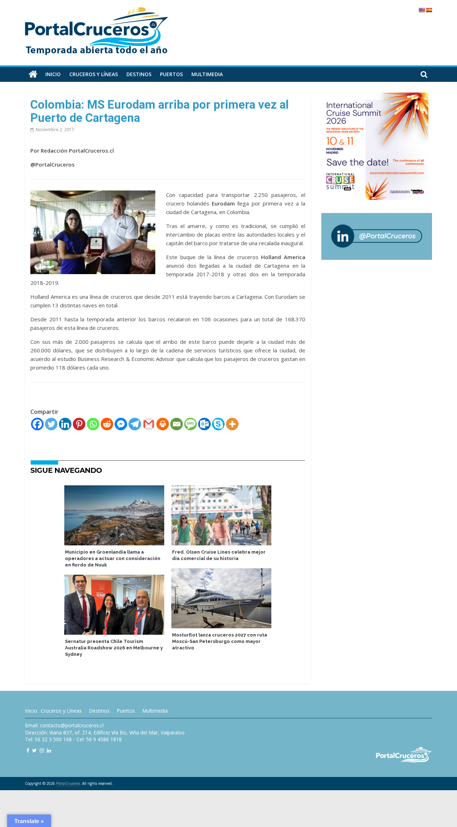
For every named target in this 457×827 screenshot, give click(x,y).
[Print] (162, 424)
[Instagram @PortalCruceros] (41, 750)
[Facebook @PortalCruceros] (28, 750)
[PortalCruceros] (33, 74)
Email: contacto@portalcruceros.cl (64, 725)
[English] (421, 10)
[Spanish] (429, 10)
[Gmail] (148, 424)
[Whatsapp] (93, 424)
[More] (232, 424)
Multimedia (207, 74)
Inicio (53, 74)
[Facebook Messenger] (121, 424)
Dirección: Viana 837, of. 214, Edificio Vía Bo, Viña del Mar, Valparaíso (105, 732)
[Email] (176, 424)
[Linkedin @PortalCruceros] (48, 750)
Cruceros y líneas (93, 74)
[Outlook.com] (204, 424)
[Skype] (218, 424)
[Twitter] (51, 424)
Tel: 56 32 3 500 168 (48, 739)
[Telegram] (135, 424)
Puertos (171, 74)
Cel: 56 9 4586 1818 (99, 739)
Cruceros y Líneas (61, 710)
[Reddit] (107, 424)
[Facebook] (37, 424)
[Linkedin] (65, 424)
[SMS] (190, 424)
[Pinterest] (79, 424)
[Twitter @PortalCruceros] (34, 750)
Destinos (138, 74)
